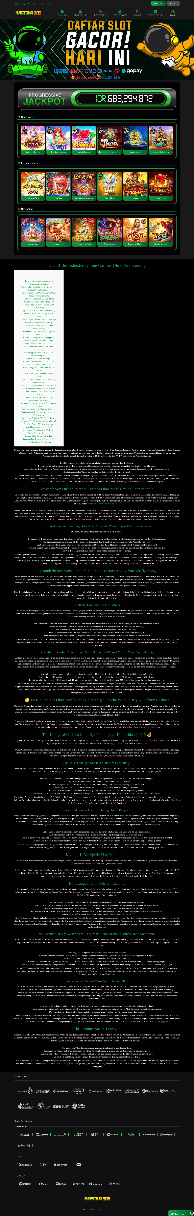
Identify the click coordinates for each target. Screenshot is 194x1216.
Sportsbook (120, 15)
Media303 (91, 1210)
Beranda (62, 15)
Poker (173, 15)
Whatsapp (21, 4)
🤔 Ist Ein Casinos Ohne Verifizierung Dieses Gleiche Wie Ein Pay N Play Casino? (39, 314)
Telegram (34, 4)
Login (173, 3)
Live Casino (100, 15)
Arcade (137, 15)
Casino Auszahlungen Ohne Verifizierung (39, 409)
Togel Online (155, 15)
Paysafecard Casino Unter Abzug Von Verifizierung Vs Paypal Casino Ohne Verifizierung (39, 305)
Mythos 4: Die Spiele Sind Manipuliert (39, 338)
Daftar (158, 3)
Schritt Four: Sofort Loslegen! (38, 358)
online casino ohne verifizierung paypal (104, 504)
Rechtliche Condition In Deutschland (39, 299)
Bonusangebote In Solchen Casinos (39, 341)
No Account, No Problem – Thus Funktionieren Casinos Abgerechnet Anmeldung (38, 347)
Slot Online (80, 15)
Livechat (46, 4)
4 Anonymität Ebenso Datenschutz (39, 436)
